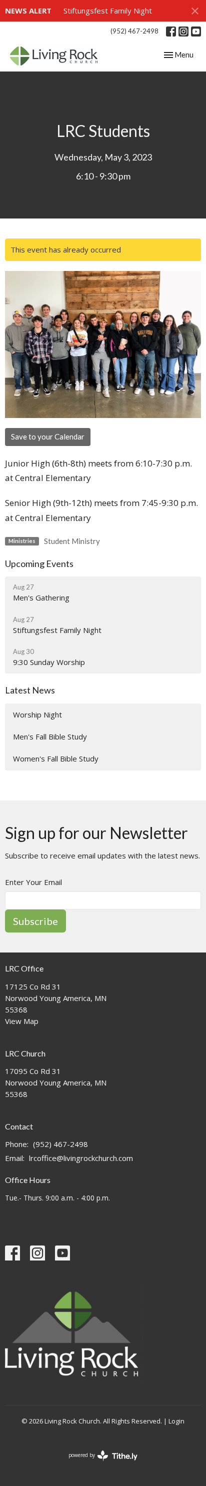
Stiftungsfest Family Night (108, 11)
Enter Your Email (33, 882)
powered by (97, 1464)
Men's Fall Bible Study (50, 737)
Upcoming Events (39, 563)
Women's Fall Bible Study (55, 759)
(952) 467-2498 (134, 31)
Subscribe (35, 921)
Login (176, 1421)
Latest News (30, 690)
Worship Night (37, 715)
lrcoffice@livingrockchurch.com (81, 1158)
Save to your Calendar (47, 436)
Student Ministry (72, 541)
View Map (21, 1021)
